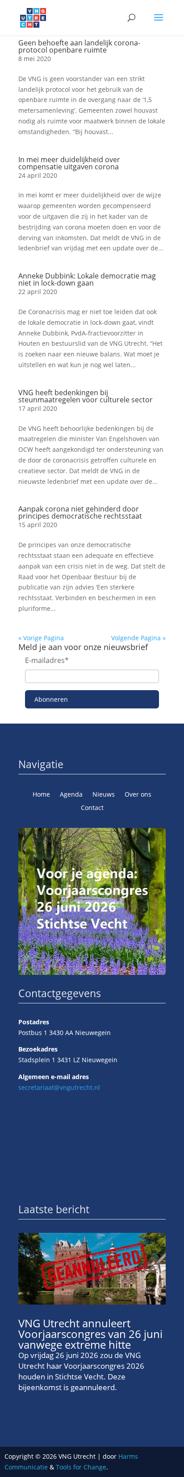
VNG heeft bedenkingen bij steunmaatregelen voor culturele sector (85, 396)
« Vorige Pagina (41, 638)
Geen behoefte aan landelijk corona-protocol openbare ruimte (79, 46)
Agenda (71, 794)
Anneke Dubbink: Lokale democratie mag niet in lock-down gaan (87, 279)
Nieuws (103, 794)
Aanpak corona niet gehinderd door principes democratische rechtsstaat (80, 512)
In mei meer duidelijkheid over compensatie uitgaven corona (69, 163)
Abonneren (51, 699)
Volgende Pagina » (138, 638)
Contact (92, 808)
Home (41, 794)
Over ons (138, 794)
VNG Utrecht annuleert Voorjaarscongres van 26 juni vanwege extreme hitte (90, 1334)
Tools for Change (81, 1467)
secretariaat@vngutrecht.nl (59, 1087)
